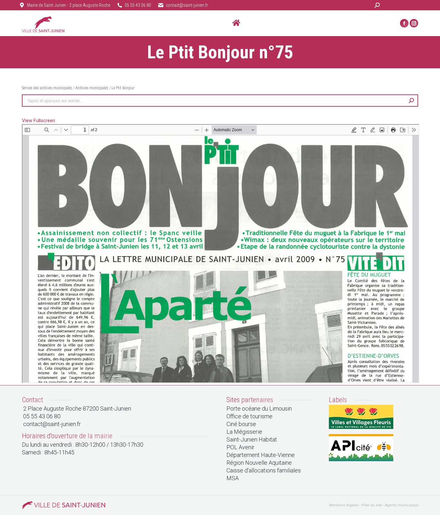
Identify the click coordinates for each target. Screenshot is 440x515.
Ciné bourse (241, 424)
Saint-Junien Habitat (251, 439)
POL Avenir (240, 447)
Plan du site (372, 505)
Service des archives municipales (47, 88)
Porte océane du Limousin (259, 408)
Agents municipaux (401, 505)
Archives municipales (91, 88)
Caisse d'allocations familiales (263, 470)
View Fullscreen (38, 120)
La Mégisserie (244, 431)
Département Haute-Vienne (260, 455)
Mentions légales (344, 505)
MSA (232, 478)
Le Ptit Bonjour (123, 88)
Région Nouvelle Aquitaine (259, 462)
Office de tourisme (249, 416)
